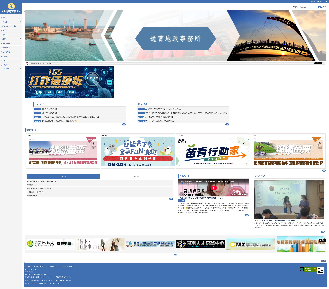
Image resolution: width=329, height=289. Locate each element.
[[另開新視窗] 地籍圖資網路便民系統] (250, 244)
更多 (124, 124)
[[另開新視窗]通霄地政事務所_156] (69, 97)
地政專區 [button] (4, 39)
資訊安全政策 (52, 266)
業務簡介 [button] (4, 18)
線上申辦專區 (5, 52)
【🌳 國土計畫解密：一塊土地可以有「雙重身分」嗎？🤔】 (56, 121)
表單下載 (136, 176)
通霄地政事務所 (11, 8)
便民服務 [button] (4, 22)
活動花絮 (4, 60)
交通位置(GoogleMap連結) (65, 266)
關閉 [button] (324, 261)
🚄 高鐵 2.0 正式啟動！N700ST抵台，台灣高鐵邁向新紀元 (159, 109)
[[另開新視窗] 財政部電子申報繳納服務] (200, 244)
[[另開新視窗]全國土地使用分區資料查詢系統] (100, 244)
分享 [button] (324, 1)
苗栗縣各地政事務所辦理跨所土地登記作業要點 (41, 181)
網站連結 (4, 56)
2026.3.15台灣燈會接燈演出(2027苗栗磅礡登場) (156, 121)
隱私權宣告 (29, 266)
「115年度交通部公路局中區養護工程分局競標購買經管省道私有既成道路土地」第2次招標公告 (67, 117)
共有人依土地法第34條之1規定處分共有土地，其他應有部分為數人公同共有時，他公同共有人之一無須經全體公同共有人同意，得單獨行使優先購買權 (183, 113)
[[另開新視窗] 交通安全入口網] (301, 244)
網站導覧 (319, 1)
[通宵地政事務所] (175, 35)
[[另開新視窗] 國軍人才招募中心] (150, 244)
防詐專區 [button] (4, 35)
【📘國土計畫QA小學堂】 (46, 113)
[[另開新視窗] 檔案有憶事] (50, 244)
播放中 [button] (316, 62)
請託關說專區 (5, 47)
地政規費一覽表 (32, 185)
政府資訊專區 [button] (5, 43)
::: (1, 1)
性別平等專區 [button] (5, 69)
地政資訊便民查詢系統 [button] (8, 26)
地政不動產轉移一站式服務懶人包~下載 (39, 188)
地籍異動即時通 (32, 195)
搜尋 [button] (319, 7)
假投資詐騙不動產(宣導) (36, 63)
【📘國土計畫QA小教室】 (46, 109)
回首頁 (313, 1)
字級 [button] (327, 1)
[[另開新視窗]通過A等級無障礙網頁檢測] (310, 269)
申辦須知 (63, 176)
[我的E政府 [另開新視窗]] (302, 269)
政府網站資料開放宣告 (40, 266)
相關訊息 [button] (4, 30)
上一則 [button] (26, 238)
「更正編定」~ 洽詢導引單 (35, 192)
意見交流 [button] (4, 65)
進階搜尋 (324, 7)
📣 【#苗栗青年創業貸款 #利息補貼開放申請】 (155, 117)
